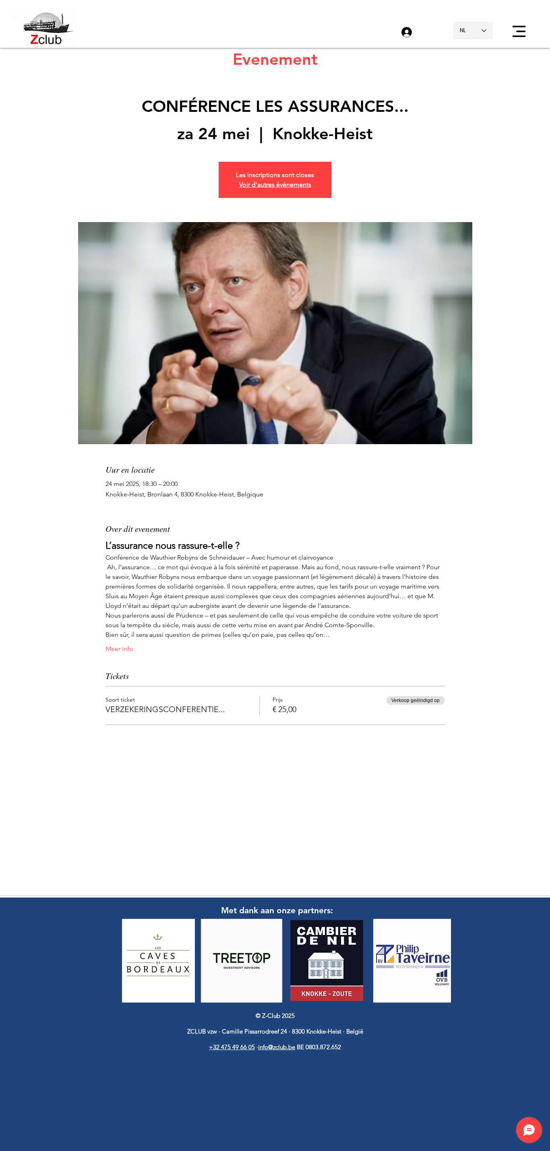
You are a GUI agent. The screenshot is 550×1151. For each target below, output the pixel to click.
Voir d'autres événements (275, 184)
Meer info (119, 649)
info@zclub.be (276, 1047)
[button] (519, 31)
